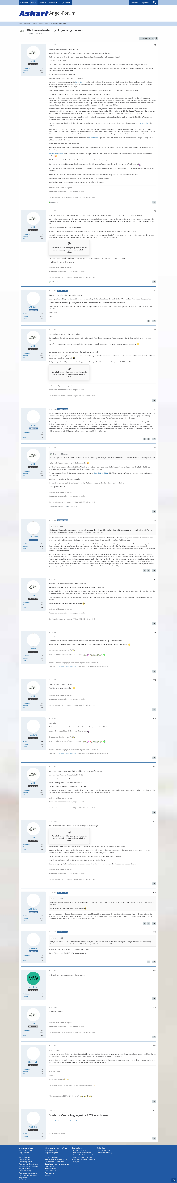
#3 (155, 291)
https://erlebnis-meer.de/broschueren (62, 1121)
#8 (155, 579)
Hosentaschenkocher (56, 154)
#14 (154, 893)
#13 (154, 821)
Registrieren (145, 3)
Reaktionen (26, 68)
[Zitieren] (154, 202)
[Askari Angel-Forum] (88, 13)
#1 (155, 45)
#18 (154, 1046)
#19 (154, 1110)
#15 (154, 932)
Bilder (25, 73)
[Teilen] (156, 38)
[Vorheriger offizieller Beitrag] (144, 439)
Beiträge (25, 70)
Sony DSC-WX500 (100, 473)
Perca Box (78, 82)
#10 (154, 680)
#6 (155, 448)
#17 (154, 1007)
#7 (155, 520)
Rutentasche (93, 138)
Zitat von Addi (58, 527)
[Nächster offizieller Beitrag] (148, 321)
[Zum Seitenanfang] (173, 1180)
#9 (155, 632)
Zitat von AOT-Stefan (60, 454)
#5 (155, 409)
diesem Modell (141, 123)
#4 (155, 330)
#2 (155, 211)
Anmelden (134, 3)
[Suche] (154, 2)
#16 (154, 971)
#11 (154, 719)
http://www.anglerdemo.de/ (66, 666)
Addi (31, 33)
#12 (154, 767)
